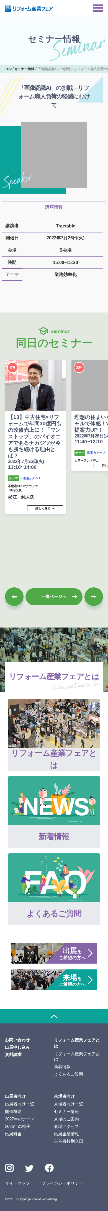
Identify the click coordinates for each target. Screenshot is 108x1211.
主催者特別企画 (68, 1141)
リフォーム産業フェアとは (77, 1056)
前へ (14, 596)
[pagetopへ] (54, 1016)
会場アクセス (66, 1126)
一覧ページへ (54, 596)
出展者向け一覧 (19, 1104)
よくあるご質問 (68, 1074)
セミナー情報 (66, 1111)
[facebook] (49, 1168)
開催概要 (13, 1111)
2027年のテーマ (20, 1119)
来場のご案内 (66, 1119)
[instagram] (9, 1168)
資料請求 (13, 1054)
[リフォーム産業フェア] (29, 9)
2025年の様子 (17, 1126)
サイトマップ (17, 1183)
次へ (93, 596)
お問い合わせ (17, 1040)
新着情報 (62, 1066)
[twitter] (29, 1169)
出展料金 (13, 1134)
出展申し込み (17, 1047)
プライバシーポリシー (62, 1183)
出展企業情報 (66, 1134)
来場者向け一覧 (68, 1104)
